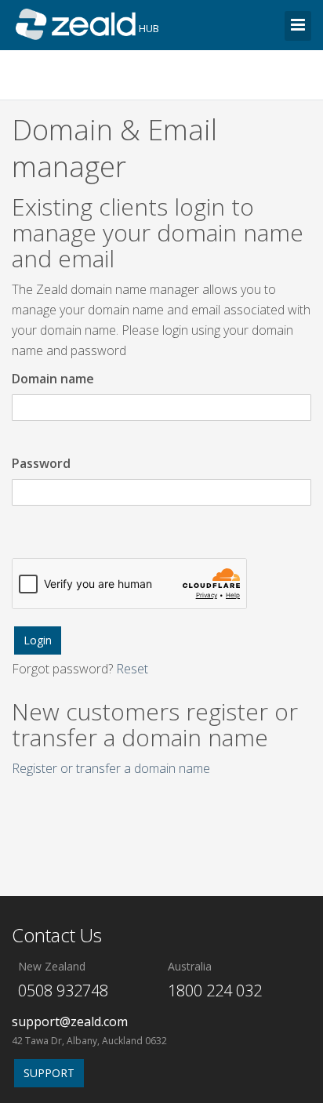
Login (38, 640)
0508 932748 (63, 990)
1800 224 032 (215, 990)
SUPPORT (49, 1072)
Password (41, 463)
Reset (132, 668)
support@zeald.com (70, 1021)
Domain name (53, 378)
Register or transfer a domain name (111, 768)
